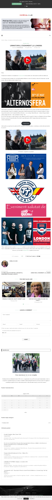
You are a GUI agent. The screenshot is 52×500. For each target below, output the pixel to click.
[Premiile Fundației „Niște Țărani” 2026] (13, 289)
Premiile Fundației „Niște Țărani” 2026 (36, 3)
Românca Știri (26, 43)
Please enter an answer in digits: (11, 330)
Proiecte (34, 493)
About (22, 493)
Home (2, 40)
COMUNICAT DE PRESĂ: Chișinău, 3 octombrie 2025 (16, 461)
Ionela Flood (20, 47)
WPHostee (41, 495)
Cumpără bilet (26, 123)
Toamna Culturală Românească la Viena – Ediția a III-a (16, 453)
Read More (32, 498)
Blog (6, 40)
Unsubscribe (25, 250)
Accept (26, 498)
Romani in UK (19, 247)
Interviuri (28, 493)
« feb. (25, 412)
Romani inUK (21, 75)
